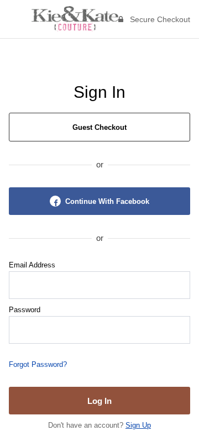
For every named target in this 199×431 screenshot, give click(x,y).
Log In (99, 401)
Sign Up (138, 425)
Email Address (32, 265)
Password (24, 310)
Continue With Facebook (107, 201)
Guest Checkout (99, 127)
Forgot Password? (38, 364)
